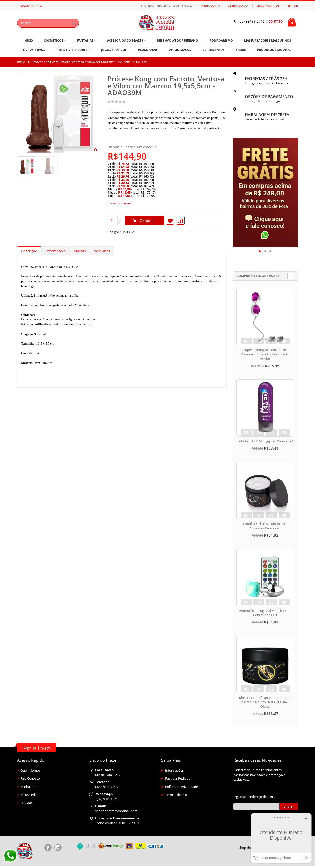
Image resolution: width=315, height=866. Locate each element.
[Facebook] (48, 847)
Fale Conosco (30, 778)
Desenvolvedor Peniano (177, 40)
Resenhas (102, 251)
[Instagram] (58, 847)
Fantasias (85, 40)
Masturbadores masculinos (267, 40)
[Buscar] (74, 23)
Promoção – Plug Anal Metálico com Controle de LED (265, 612)
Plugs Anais (148, 50)
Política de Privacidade (181, 786)
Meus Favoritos (267, 5)
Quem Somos (30, 770)
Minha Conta (210, 5)
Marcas (80, 251)
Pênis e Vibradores (71, 50)
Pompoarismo (221, 40)
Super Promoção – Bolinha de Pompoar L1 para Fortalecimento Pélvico (265, 354)
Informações (55, 251)
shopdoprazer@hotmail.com (116, 811)
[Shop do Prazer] (157, 23)
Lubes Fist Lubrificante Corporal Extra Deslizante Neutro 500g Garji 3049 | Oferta (265, 701)
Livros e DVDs (34, 50)
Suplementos (214, 50)
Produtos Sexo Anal (274, 50)
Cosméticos (53, 40)
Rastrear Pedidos (177, 778)
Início (21, 62)
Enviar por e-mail (120, 203)
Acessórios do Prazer (125, 40)
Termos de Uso (176, 794)
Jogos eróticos (114, 50)
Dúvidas (26, 803)
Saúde (241, 50)
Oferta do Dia (238, 5)
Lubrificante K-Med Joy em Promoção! (265, 441)
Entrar (293, 5)
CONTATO (275, 21)
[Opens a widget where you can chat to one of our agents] (281, 837)
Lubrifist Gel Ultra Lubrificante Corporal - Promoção (265, 525)
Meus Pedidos (30, 794)
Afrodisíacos (180, 50)
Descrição (29, 251)
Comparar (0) (32, 5)
